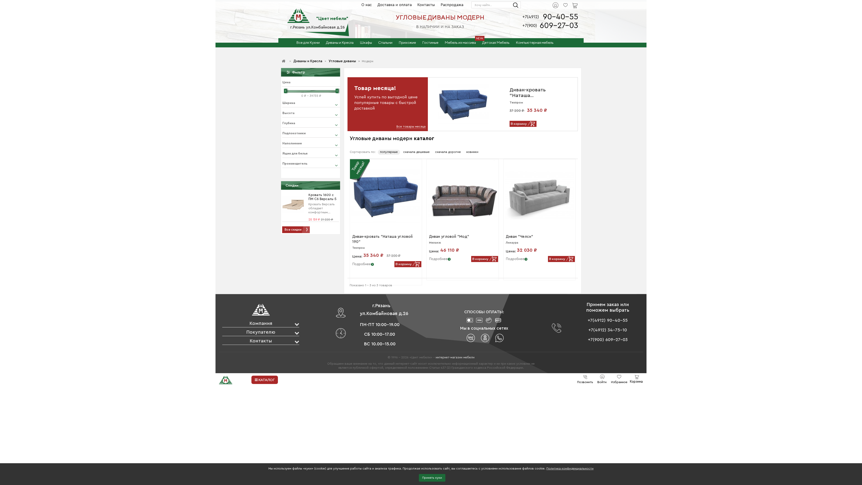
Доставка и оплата (394, 5)
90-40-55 (560, 17)
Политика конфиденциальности (570, 468)
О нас (366, 5)
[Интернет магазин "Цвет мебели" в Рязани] (298, 13)
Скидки (292, 185)
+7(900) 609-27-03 (608, 339)
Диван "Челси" (519, 236)
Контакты (426, 5)
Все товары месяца (411, 126)
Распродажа (452, 5)
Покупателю (260, 332)
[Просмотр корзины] (569, 2)
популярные (389, 152)
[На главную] (284, 61)
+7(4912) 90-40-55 (608, 320)
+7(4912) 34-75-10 (607, 330)
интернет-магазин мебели (455, 357)
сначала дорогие (448, 152)
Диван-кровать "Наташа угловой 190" (382, 239)
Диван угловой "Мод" (449, 236)
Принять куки (432, 477)
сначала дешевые (416, 152)
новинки (472, 152)
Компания (260, 323)
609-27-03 (559, 26)
